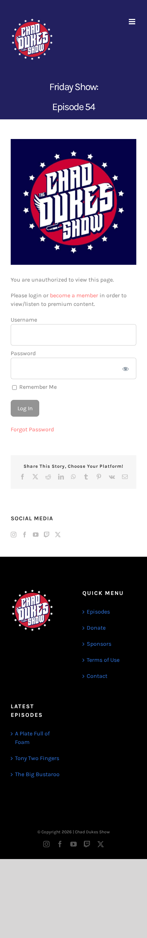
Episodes (98, 611)
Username (24, 319)
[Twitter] (58, 534)
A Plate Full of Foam (32, 737)
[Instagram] (13, 534)
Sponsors (99, 643)
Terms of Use (103, 659)
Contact (97, 676)
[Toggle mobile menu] (132, 21)
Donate (96, 627)
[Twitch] (47, 534)
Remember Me (37, 386)
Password (23, 353)
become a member (74, 295)
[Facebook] (24, 534)
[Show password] (125, 368)
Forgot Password (32, 429)
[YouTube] (36, 534)
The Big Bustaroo (37, 774)
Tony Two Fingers (37, 758)
